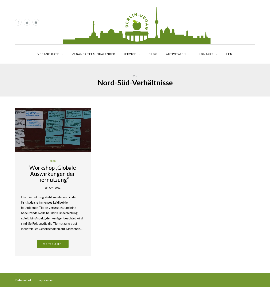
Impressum (45, 280)
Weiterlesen (52, 244)
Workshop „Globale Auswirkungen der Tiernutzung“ (52, 173)
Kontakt (206, 54)
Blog (153, 54)
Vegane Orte (48, 54)
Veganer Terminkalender (93, 54)
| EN (229, 54)
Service (130, 54)
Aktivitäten (176, 54)
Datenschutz (24, 280)
